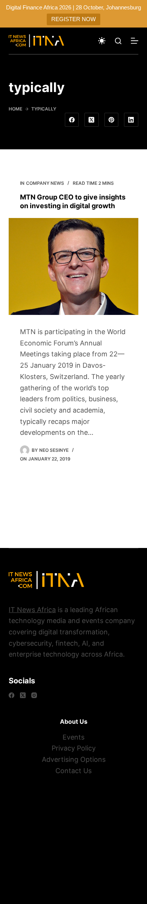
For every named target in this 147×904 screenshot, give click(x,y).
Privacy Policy (74, 748)
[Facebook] (72, 120)
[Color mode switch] (102, 41)
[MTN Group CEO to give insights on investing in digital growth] (73, 266)
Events (73, 737)
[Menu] (134, 41)
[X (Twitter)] (91, 120)
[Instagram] (34, 695)
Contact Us (73, 771)
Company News (45, 183)
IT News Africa (32, 610)
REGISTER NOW (73, 19)
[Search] (118, 41)
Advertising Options (74, 759)
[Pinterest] (111, 120)
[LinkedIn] (131, 120)
